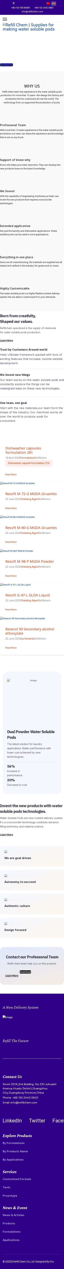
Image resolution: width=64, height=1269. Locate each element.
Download (25, 972)
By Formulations (14, 1143)
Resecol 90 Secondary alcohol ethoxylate (29, 631)
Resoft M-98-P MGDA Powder (29, 561)
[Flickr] (41, 3)
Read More (11, 474)
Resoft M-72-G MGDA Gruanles (31, 493)
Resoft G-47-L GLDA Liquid (27, 595)
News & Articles (13, 1215)
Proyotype (10, 1195)
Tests (6, 1187)
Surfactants (27, 638)
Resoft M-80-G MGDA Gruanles (31, 527)
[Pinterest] (19, 3)
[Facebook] (8, 3)
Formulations (27, 457)
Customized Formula (17, 1179)
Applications (11, 1240)
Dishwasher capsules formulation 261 (23, 450)
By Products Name (15, 1151)
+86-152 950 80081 (20, 7)
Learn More (6, 64)
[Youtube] (25, 3)
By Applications (13, 1159)
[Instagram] (36, 3)
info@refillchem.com (32, 11)
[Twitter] (13, 3)
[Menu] (5, 19)
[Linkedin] (30, 3)
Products (9, 1223)
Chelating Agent (30, 499)
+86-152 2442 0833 (43, 7)
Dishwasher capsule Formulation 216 (28, 463)
